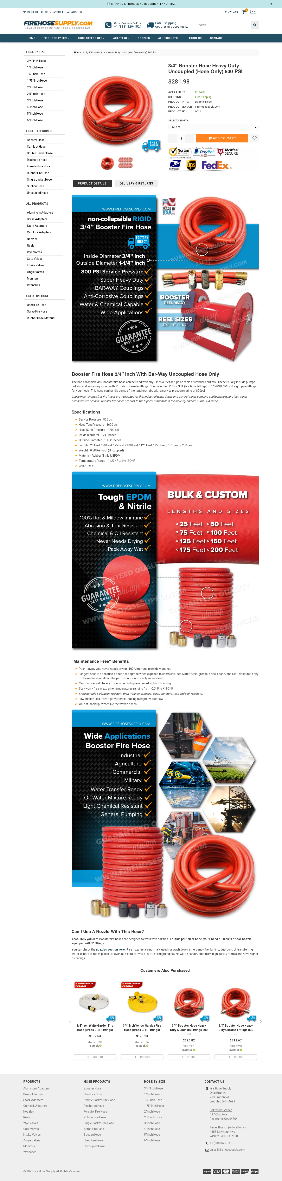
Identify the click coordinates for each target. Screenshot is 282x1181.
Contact (216, 38)
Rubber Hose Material (41, 318)
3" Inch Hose (35, 100)
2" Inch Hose (35, 87)
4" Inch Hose (35, 107)
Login (47, 12)
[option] (95, 1022)
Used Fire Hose (36, 305)
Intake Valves (35, 265)
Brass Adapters (37, 219)
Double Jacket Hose (40, 153)
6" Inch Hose (35, 120)
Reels (30, 245)
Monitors (33, 278)
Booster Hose (36, 140)
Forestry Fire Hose (38, 166)
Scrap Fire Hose (37, 311)
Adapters (120, 38)
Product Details (92, 183)
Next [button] (261, 1022)
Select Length (178, 120)
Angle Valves (35, 272)
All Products (168, 38)
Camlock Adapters (39, 232)
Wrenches (33, 285)
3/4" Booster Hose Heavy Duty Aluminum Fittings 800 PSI (188, 1030)
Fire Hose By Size (56, 38)
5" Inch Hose (35, 113)
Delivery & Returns (136, 183)
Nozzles (144, 38)
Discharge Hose (37, 159)
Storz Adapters (37, 225)
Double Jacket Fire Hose (99, 1100)
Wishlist (32, 12)
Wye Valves (34, 252)
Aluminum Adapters (40, 212)
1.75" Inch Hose (37, 80)
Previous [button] (69, 1022)
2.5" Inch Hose (36, 93)
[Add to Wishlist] (254, 138)
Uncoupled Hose (37, 192)
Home (31, 38)
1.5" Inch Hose (36, 74)
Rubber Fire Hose (38, 173)
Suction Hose (35, 186)
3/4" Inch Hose (36, 60)
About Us (194, 38)
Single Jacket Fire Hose (99, 1123)
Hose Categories (90, 38)
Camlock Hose (36, 146)
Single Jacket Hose (39, 179)
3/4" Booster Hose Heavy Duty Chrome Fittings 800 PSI (235, 1030)
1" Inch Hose (35, 67)
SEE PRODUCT (95, 1057)
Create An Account (70, 12)
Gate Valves (35, 258)
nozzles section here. (111, 949)
